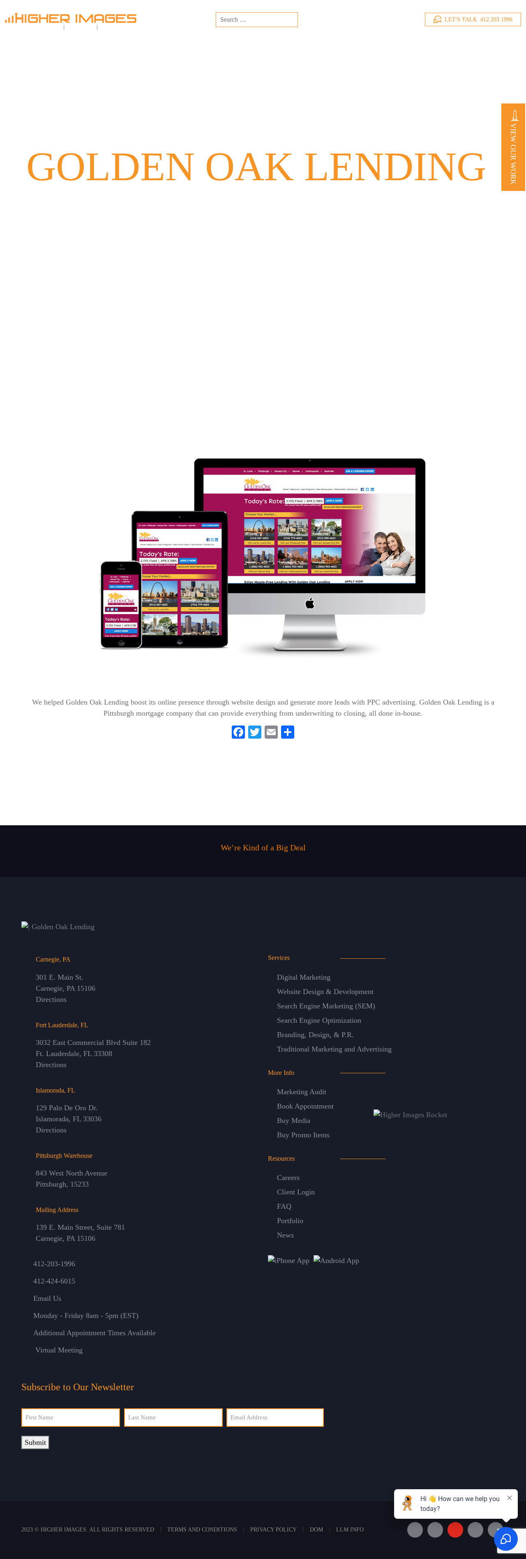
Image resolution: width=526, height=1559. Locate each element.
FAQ (284, 1206)
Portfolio (290, 1221)
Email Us (47, 1298)
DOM (316, 1530)
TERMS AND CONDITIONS (202, 1530)
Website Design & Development (325, 991)
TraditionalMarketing (318, 46)
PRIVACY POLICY (273, 1530)
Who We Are (177, 46)
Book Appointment (305, 1106)
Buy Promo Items (303, 1135)
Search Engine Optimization (319, 1020)
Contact (485, 47)
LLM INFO (350, 1530)
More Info (436, 46)
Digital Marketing (303, 977)
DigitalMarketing (261, 46)
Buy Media (293, 1120)
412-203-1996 (54, 1264)
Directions (51, 999)
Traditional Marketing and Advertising (334, 1049)
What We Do (216, 46)
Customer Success (367, 46)
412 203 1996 (478, 19)
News (285, 1235)
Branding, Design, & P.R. (315, 1035)
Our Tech (402, 46)
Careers (288, 1177)
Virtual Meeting (59, 1350)
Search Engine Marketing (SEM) (326, 1006)
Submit (35, 1442)
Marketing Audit (301, 1092)
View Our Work (513, 153)
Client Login (296, 1192)
